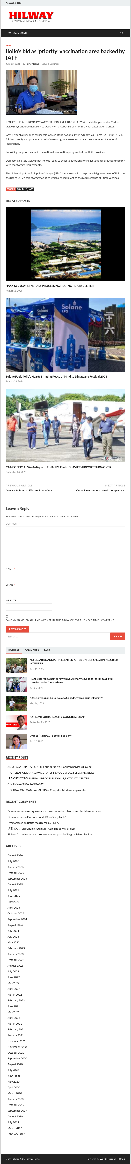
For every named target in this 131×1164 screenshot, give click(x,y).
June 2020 (14, 1075)
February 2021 (16, 1029)
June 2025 (14, 895)
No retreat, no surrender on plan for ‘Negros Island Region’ (58, 834)
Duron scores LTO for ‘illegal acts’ (46, 816)
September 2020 (17, 1058)
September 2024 (17, 919)
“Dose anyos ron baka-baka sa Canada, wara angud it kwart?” (66, 697)
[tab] (14, 650)
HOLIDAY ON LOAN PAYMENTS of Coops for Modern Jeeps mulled (47, 790)
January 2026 (16, 866)
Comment (13, 523)
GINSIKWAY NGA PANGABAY (26, 784)
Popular (14, 650)
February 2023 (16, 948)
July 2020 (13, 1070)
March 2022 (15, 994)
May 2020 (13, 1081)
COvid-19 (22, 189)
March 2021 (15, 1023)
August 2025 (15, 884)
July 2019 (13, 1122)
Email (10, 584)
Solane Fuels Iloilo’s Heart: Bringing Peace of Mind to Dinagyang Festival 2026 (56, 376)
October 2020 (16, 1052)
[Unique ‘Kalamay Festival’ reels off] (16, 736)
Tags (47, 650)
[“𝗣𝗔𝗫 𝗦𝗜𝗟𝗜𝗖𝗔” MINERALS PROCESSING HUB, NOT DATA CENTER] (65, 245)
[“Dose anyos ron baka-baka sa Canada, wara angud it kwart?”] (16, 698)
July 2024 (13, 930)
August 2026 (15, 855)
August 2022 (15, 965)
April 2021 (14, 1017)
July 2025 (13, 890)
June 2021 (14, 1006)
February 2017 (16, 1133)
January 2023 (16, 953)
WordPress (106, 1158)
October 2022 (16, 959)
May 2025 (13, 901)
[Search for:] (65, 636)
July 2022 (13, 971)
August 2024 (15, 924)
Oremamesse (15, 811)
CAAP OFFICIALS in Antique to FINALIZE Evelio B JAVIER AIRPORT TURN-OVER (58, 467)
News (8, 45)
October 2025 (16, 872)
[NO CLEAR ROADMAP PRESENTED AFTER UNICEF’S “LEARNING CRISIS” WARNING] (16, 660)
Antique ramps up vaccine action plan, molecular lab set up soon (64, 811)
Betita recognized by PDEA (43, 822)
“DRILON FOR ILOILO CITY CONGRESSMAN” (57, 716)
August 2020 (15, 1064)
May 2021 (13, 1012)
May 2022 (13, 983)
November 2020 (17, 1046)
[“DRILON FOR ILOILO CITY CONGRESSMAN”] (16, 717)
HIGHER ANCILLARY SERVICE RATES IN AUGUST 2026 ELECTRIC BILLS (51, 772)
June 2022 (14, 977)
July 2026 (13, 861)
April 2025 (14, 907)
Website (11, 600)
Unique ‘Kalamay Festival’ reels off (50, 735)
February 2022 (16, 1000)
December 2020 (17, 1041)
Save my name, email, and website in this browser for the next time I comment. (60, 620)
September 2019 (17, 1110)
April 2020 (14, 1087)
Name (10, 569)
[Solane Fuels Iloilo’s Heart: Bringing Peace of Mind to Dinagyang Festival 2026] (65, 335)
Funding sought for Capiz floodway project (50, 828)
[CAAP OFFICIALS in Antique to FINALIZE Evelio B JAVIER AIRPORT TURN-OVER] (65, 426)
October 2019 (16, 1104)
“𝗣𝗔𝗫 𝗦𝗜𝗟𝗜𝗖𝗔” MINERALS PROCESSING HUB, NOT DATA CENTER (50, 286)
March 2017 (15, 1128)
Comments (32, 650)
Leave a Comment (50, 63)
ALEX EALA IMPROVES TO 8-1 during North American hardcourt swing (49, 766)
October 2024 (16, 913)
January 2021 (16, 1035)
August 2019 (15, 1116)
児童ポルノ (14, 828)
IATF (31, 189)
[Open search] (121, 33)
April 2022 (14, 988)
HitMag (121, 1158)
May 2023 (13, 942)
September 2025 (17, 878)
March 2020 (15, 1093)
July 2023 (13, 936)
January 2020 (16, 1099)
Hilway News (32, 63)
